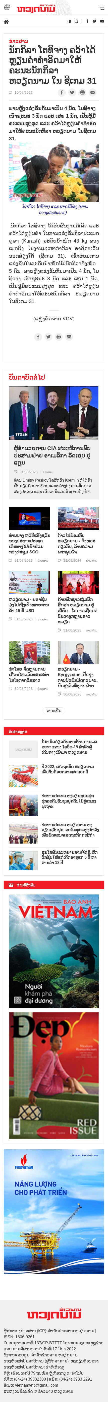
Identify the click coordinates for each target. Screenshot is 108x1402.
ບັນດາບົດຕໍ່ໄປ (27, 377)
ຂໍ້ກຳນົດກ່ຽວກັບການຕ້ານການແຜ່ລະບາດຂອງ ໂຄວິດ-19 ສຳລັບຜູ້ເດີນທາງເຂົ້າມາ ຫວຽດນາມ (69, 747)
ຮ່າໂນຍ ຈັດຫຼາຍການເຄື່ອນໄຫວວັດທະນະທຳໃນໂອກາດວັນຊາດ (29, 675)
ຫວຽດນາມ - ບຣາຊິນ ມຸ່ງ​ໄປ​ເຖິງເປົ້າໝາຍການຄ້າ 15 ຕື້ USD (29, 605)
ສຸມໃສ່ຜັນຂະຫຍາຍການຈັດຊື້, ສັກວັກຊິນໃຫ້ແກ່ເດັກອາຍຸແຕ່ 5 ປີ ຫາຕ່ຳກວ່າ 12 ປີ (70, 857)
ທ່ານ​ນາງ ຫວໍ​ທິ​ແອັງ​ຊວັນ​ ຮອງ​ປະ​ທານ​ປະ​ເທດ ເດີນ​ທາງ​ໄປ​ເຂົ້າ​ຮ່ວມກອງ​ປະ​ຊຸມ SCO (29, 543)
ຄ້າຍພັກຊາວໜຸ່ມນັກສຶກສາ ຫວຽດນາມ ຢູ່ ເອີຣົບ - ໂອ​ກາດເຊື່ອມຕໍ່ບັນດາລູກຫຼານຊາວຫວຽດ (77, 610)
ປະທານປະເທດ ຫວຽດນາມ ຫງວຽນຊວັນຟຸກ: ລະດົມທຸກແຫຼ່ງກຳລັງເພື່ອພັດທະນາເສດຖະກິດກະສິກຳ (70, 830)
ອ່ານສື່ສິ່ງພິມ (26, 885)
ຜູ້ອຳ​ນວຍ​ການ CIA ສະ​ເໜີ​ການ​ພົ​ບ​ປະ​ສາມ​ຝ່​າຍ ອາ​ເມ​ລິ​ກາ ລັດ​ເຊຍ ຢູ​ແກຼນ (52, 455)
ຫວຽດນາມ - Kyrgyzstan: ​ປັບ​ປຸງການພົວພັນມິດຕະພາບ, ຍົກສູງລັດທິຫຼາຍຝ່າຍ (78, 677)
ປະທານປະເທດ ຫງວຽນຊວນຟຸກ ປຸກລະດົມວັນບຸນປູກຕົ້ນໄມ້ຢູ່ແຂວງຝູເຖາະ (69, 801)
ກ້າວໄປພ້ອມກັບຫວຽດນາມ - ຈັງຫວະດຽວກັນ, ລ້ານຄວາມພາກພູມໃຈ (76, 543)
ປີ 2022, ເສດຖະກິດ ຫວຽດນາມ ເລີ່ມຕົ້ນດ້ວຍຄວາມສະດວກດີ (68, 769)
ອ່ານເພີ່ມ (54, 711)
